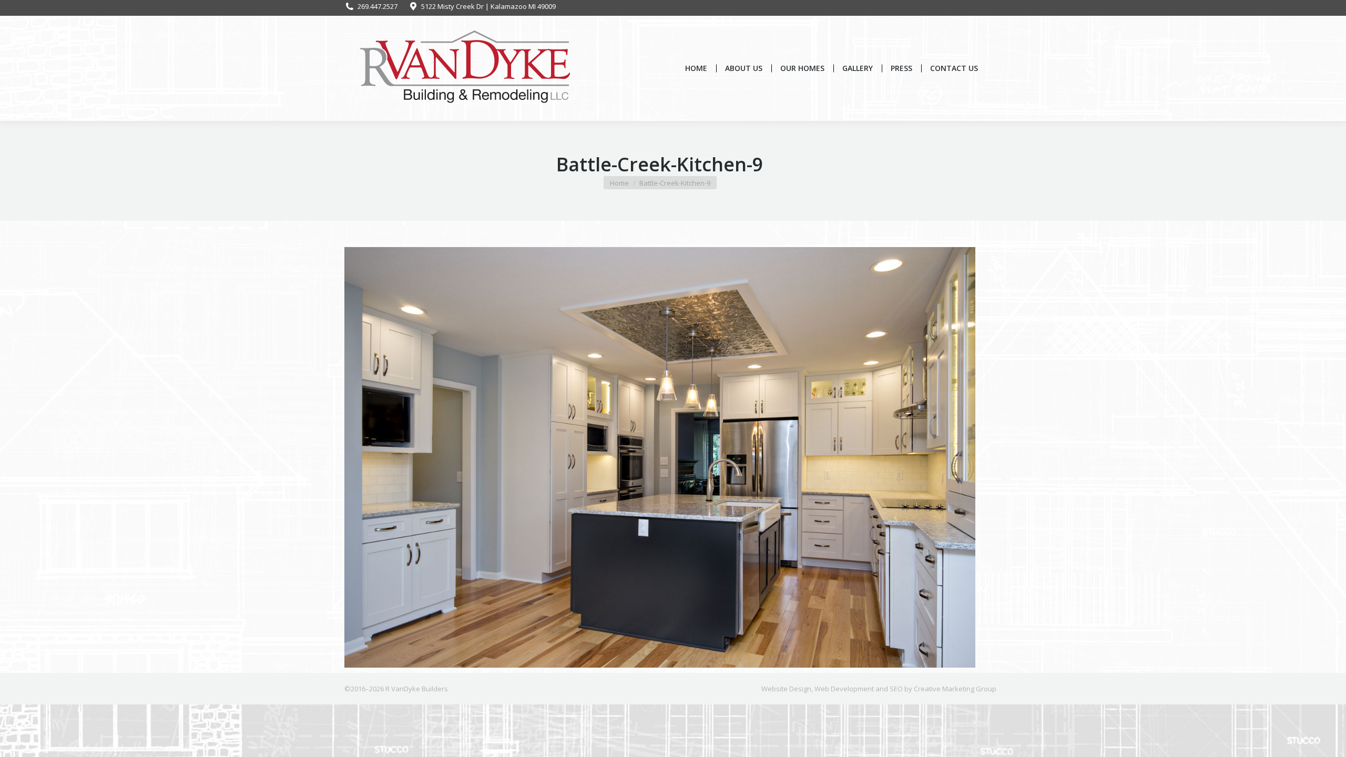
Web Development (844, 688)
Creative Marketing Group (955, 688)
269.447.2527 (377, 6)
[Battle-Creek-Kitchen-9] (659, 457)
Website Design (786, 688)
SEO (896, 688)
